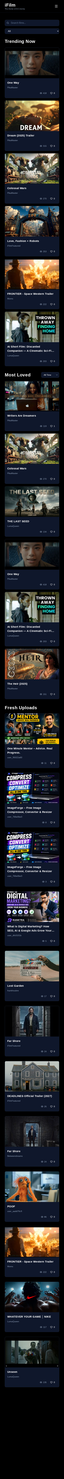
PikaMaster (12, 87)
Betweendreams (15, 1156)
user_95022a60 (14, 757)
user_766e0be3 (14, 817)
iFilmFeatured (13, 246)
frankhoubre (13, 990)
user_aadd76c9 (14, 1211)
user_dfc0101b (14, 935)
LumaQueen (13, 355)
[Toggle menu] (56, 6)
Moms (10, 298)
